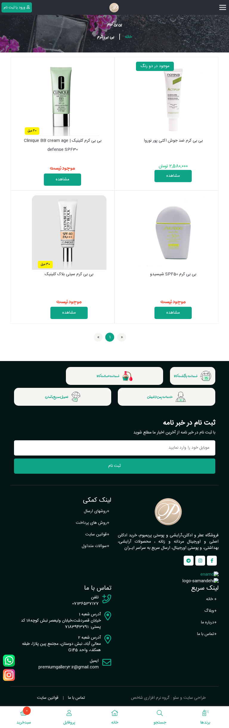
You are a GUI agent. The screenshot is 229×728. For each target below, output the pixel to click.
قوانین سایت (97, 534)
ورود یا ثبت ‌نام (14, 7)
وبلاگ (210, 610)
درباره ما (209, 622)
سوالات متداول (95, 546)
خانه (128, 37)
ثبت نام (114, 466)
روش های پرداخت (92, 522)
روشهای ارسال (96, 511)
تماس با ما (207, 634)
